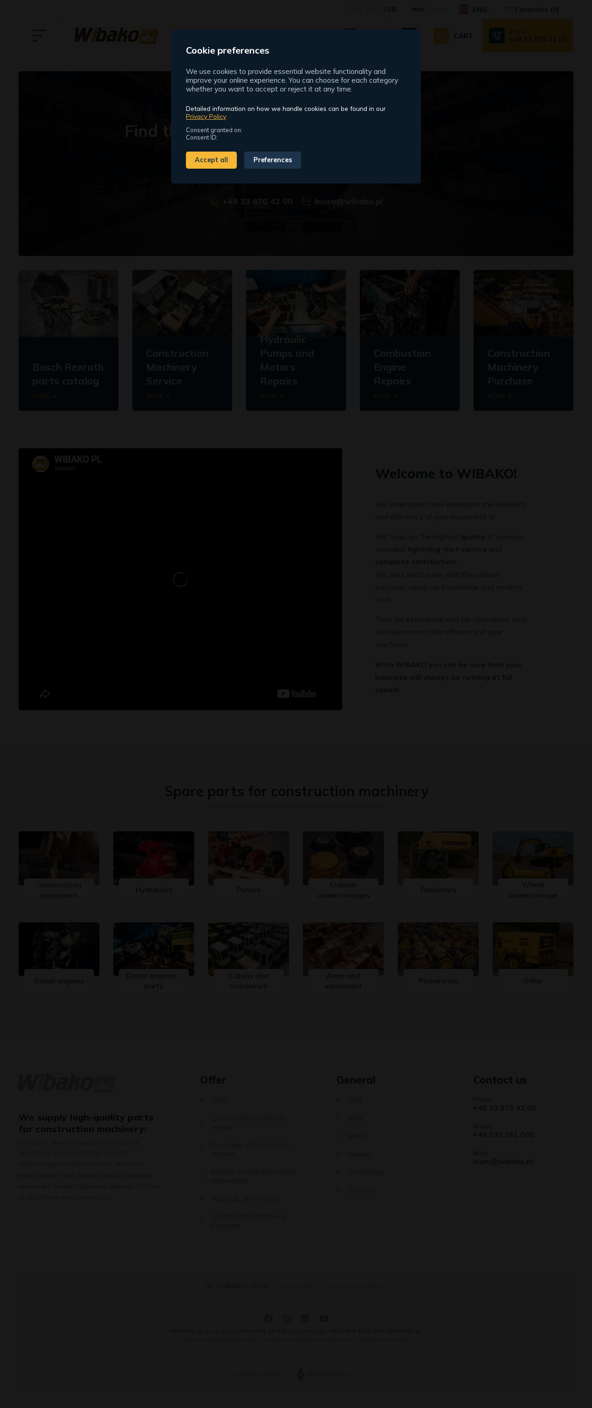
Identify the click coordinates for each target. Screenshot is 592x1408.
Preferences (272, 160)
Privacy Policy (206, 116)
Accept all (211, 160)
